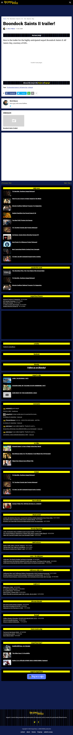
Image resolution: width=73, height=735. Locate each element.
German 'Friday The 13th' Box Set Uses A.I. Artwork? (26, 504)
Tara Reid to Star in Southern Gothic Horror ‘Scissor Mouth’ (19, 519)
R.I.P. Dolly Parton (8, 590)
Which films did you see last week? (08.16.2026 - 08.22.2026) (20, 594)
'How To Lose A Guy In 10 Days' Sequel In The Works (26, 198)
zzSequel (30, 87)
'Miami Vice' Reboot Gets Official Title (22, 461)
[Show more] (36, 93)
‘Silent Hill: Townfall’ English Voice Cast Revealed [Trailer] (18, 535)
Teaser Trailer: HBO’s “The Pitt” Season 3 (14, 545)
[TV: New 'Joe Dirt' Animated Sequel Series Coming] (7, 258)
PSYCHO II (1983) (7, 411)
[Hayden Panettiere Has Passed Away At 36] (7, 215)
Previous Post (6, 183)
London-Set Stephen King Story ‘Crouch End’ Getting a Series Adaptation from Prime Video (28, 518)
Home (4, 18)
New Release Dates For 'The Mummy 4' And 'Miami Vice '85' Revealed (31, 453)
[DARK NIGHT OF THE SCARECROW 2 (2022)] (7, 395)
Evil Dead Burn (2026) (9, 634)
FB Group (39, 732)
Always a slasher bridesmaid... (11, 622)
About (28, 732)
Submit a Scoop (48, 732)
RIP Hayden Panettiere (9, 301)
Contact (23, 732)
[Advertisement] (36, 11)
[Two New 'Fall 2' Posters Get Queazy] (7, 222)
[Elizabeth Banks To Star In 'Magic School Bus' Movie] (7, 448)
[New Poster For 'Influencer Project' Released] (7, 244)
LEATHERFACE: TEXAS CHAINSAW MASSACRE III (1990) (15, 434)
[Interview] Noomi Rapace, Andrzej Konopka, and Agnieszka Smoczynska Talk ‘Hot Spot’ (27, 576)
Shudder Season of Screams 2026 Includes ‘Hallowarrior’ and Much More (23, 575)
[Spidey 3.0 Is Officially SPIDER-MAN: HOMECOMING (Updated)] (7, 662)
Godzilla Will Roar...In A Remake (21, 646)
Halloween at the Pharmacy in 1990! (13, 608)
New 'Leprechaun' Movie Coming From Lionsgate (25, 249)
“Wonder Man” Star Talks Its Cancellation (14, 547)
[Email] (32, 93)
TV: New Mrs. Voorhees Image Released (23, 191)
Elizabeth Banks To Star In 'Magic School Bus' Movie (26, 446)
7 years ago (39, 428)
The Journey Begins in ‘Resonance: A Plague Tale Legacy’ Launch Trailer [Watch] (25, 533)
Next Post (67, 183)
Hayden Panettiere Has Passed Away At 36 (24, 213)
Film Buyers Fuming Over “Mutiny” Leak (14, 549)
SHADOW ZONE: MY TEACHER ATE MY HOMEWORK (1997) (29, 385)
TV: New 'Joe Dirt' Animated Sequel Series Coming (26, 256)
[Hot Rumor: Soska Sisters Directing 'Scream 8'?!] (7, 237)
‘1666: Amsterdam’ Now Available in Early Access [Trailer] (18, 531)
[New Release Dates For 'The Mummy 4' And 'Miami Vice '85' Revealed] (7, 455)
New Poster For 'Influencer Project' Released (24, 242)
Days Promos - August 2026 (11, 592)
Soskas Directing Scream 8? (10, 306)
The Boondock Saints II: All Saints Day (20, 18)
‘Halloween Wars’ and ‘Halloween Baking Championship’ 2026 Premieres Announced (26, 573)
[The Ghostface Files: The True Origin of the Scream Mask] (7, 272)
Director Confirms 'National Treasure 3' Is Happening (26, 206)
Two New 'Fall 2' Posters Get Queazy (22, 220)
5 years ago (19, 417)
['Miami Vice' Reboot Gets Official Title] (7, 463)
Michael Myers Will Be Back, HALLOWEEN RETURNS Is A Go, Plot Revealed (19, 428)
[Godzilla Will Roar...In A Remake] (7, 648)
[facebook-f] (38, 722)
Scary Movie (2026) (8, 635)
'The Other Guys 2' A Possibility (21, 653)
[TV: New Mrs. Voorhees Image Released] (7, 193)
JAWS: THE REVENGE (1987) (20, 378)
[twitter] (10, 106)
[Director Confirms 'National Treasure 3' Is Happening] (7, 208)
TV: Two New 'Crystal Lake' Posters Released (24, 227)
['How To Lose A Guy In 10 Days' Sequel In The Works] (7, 200)
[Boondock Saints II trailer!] (13, 121)
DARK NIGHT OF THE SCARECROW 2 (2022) (24, 393)
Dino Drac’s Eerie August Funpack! (12, 604)
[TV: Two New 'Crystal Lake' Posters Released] (7, 229)
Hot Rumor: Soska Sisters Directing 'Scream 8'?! (25, 235)
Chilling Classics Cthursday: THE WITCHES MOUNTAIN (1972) (20, 618)
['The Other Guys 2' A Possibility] (7, 655)
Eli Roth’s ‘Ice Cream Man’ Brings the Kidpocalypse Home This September (23, 521)
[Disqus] (36, 155)
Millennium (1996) (8, 587)
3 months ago (15, 411)
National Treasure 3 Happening (11, 299)
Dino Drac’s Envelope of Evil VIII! (12, 606)
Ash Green (9, 426)
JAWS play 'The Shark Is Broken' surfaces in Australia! (17, 559)
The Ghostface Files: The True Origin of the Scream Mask (28, 271)
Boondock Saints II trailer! (10, 128)
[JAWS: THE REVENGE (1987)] (7, 380)
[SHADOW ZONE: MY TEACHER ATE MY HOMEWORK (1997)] (7, 387)
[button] (2, 2)
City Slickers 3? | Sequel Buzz (9, 417)
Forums (34, 732)
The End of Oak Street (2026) (11, 632)
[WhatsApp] (28, 93)
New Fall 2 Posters (8, 303)
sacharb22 (9, 408)
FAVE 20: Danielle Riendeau (10, 620)
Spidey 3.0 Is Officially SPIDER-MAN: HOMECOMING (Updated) (30, 660)
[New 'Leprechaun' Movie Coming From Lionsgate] (7, 251)
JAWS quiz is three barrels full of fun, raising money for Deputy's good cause (24, 563)
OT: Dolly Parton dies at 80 (10, 589)
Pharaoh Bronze (10, 420)
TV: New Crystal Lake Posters (11, 304)
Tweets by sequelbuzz (9, 347)
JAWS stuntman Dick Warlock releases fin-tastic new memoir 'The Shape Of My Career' (26, 561)
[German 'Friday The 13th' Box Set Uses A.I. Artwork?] (7, 505)
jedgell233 (9, 414)
